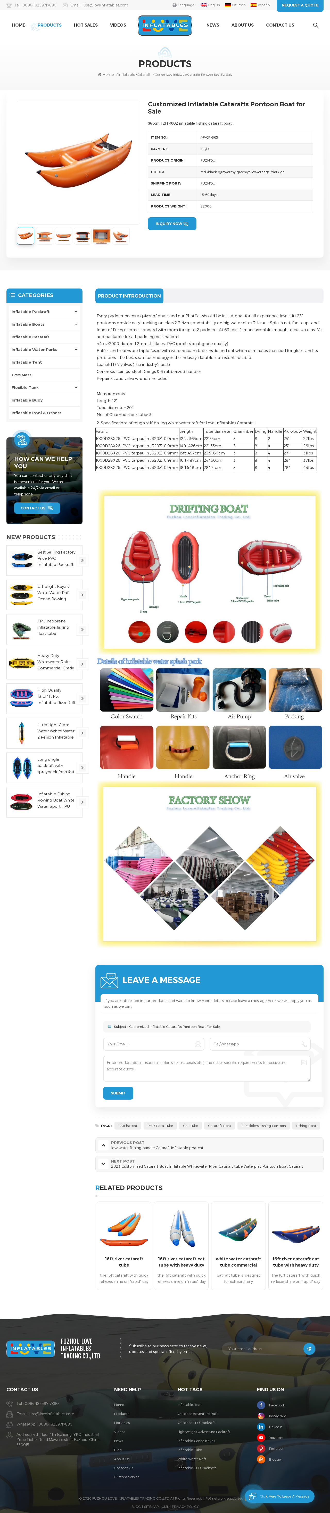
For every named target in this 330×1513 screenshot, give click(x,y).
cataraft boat (219, 1126)
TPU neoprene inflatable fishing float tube (53, 627)
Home (18, 25)
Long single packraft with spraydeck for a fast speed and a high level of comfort (56, 766)
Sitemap (151, 1506)
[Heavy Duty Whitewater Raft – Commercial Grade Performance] (22, 664)
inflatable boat (190, 1405)
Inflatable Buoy (27, 400)
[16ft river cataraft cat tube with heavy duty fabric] (181, 1228)
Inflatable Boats (28, 324)
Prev (86, 1247)
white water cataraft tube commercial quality (238, 1262)
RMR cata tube (160, 1126)
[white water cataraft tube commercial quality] (238, 1228)
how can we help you (43, 462)
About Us (243, 25)
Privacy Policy (185, 1506)
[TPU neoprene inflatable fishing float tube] (22, 630)
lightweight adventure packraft (204, 1432)
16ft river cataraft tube (124, 1262)
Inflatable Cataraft (31, 336)
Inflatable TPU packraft (197, 1468)
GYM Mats (21, 374)
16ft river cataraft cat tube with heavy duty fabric (181, 1262)
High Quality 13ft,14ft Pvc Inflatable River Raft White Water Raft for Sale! (56, 697)
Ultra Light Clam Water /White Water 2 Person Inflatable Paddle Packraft (56, 731)
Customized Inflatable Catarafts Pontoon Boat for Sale (174, 1026)
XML (165, 1506)
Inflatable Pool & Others (36, 412)
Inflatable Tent (27, 362)
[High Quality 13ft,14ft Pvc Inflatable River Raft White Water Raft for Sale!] (22, 699)
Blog (118, 1450)
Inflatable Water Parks (34, 349)
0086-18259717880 (39, 5)
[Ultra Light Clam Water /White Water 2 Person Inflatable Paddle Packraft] (22, 733)
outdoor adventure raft (198, 1414)
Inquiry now (169, 223)
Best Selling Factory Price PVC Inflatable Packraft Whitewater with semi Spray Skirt (56, 558)
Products (50, 25)
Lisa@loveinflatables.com (105, 5)
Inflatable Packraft (31, 311)
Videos (118, 25)
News (213, 25)
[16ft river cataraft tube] (124, 1228)
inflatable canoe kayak (196, 1441)
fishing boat (306, 1126)
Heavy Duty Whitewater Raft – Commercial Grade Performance (55, 662)
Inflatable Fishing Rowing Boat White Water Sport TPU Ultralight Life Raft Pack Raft (56, 800)
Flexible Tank (25, 387)
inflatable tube (190, 1450)
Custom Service (126, 1477)
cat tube (190, 1126)
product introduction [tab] (129, 296)
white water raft (192, 1459)
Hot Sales (86, 25)
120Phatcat (127, 1126)
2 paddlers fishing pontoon (263, 1126)
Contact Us (280, 25)
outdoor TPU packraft (196, 1423)
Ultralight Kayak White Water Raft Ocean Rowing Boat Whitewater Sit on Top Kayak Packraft (56, 593)
